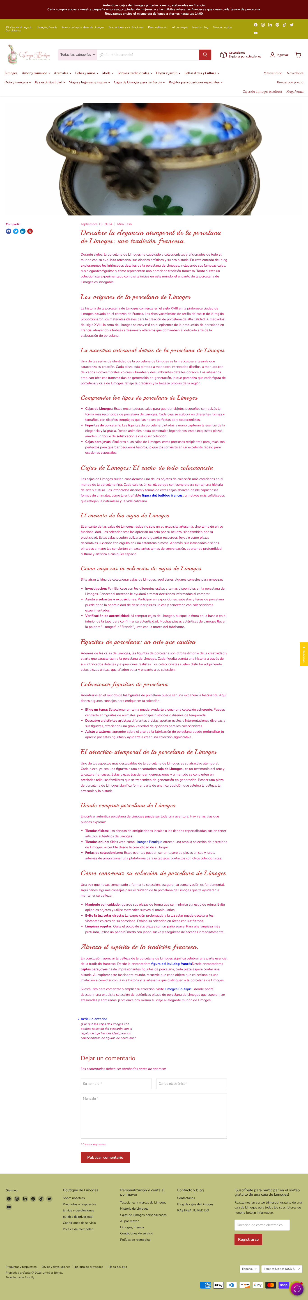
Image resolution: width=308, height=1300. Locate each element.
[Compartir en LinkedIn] (22, 231)
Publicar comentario (105, 1157)
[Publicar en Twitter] (15, 231)
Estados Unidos (280, 1269)
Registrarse (248, 1239)
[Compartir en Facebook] (8, 231)
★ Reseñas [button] (304, 654)
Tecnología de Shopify (20, 1277)
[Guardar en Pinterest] (30, 231)
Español (247, 1269)
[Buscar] (205, 55)
